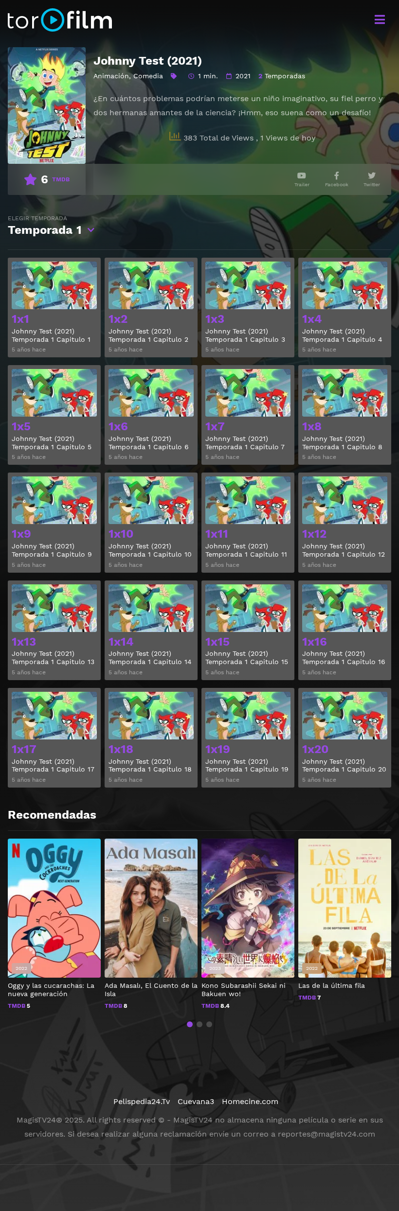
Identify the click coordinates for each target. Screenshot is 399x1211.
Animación (111, 76)
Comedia (148, 76)
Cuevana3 (196, 1101)
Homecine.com (250, 1101)
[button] (190, 1024)
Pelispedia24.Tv (141, 1101)
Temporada (45, 226)
